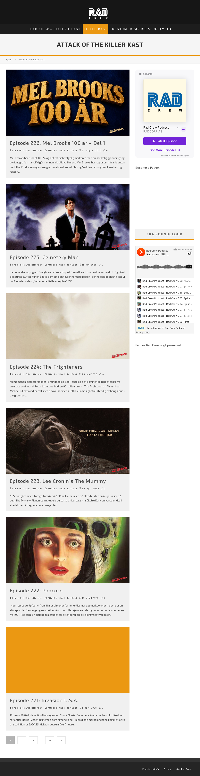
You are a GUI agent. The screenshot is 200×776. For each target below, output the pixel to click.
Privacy (167, 769)
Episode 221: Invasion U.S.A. (44, 700)
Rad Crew (39, 29)
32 (50, 740)
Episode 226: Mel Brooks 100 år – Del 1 (57, 143)
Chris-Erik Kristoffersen (27, 150)
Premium (119, 29)
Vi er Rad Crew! (184, 769)
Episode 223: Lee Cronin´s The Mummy (58, 481)
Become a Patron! (148, 167)
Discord (138, 29)
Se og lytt (158, 29)
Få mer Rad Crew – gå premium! (158, 345)
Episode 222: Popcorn (36, 590)
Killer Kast (95, 29)
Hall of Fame (67, 29)
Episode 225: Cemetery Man (44, 257)
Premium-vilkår (150, 769)
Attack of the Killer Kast (62, 150)
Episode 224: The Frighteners (46, 367)
